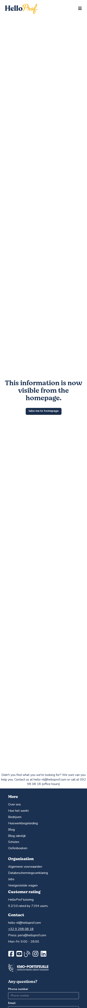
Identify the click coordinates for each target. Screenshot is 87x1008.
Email (12, 1003)
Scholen (13, 842)
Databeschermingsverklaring (28, 873)
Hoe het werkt (18, 811)
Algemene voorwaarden (25, 866)
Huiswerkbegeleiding (23, 823)
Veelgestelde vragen (23, 885)
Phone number (18, 989)
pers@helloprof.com (32, 935)
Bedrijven (14, 817)
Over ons (14, 804)
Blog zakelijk (17, 836)
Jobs (11, 879)
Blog (11, 829)
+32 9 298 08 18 (21, 929)
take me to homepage (43, 411)
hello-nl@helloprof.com (24, 923)
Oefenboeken (17, 848)
